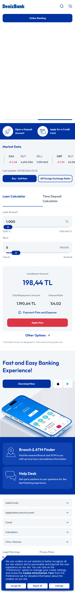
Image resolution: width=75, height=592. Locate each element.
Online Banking (37, 18)
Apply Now (37, 322)
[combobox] (37, 542)
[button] (20, 119)
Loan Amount (10, 212)
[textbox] (37, 542)
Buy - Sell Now (19, 178)
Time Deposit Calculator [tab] (52, 198)
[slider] (7, 227)
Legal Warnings (11, 552)
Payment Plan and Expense (40, 312)
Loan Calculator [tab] (14, 196)
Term (5, 237)
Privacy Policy (47, 552)
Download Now (26, 383)
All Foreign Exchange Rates (55, 178)
